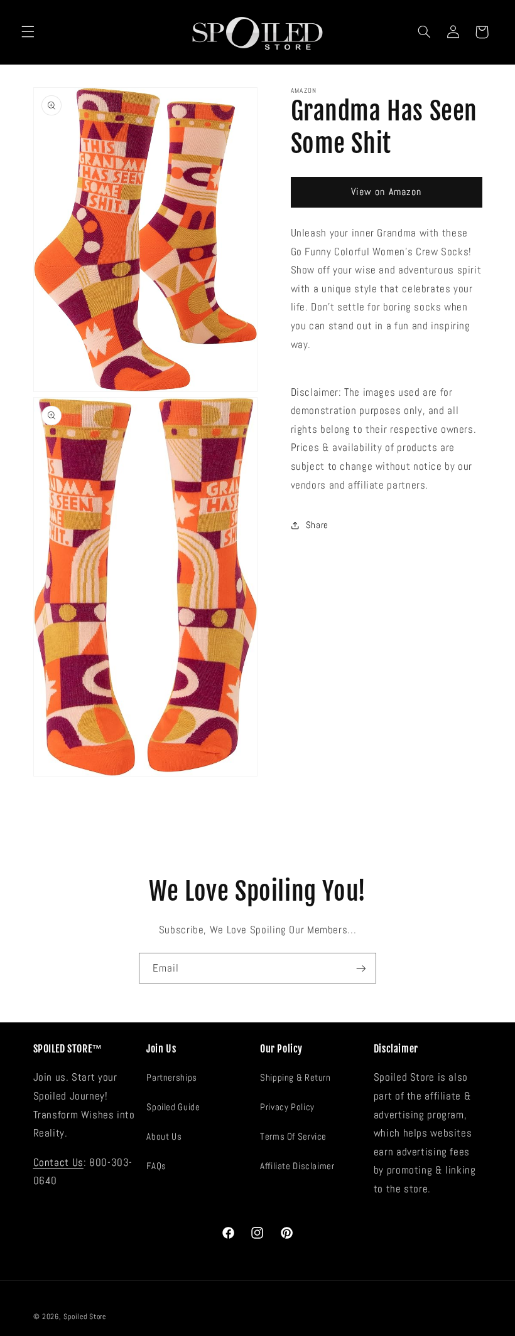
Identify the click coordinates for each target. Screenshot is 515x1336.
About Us (164, 1136)
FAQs (156, 1166)
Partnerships (171, 1077)
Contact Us (58, 1162)
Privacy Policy (287, 1107)
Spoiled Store (84, 1316)
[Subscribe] (361, 968)
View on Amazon (386, 192)
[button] (27, 32)
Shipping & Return (295, 1077)
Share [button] (317, 525)
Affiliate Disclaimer (297, 1166)
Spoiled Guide (173, 1107)
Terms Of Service (293, 1136)
